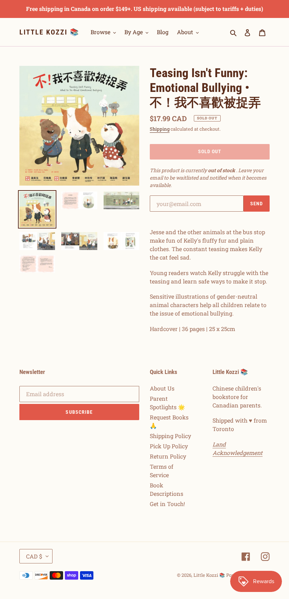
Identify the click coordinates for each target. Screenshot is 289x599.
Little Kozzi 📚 (49, 32)
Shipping (160, 129)
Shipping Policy (170, 435)
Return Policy (168, 456)
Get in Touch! (167, 503)
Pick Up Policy (169, 446)
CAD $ (34, 556)
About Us (162, 388)
